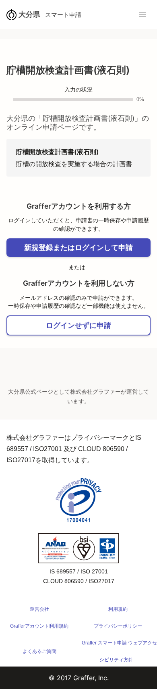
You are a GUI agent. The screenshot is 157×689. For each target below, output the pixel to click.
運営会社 (39, 609)
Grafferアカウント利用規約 (39, 626)
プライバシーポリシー (118, 626)
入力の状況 (78, 90)
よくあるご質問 (39, 651)
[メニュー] (142, 14)
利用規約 (118, 609)
